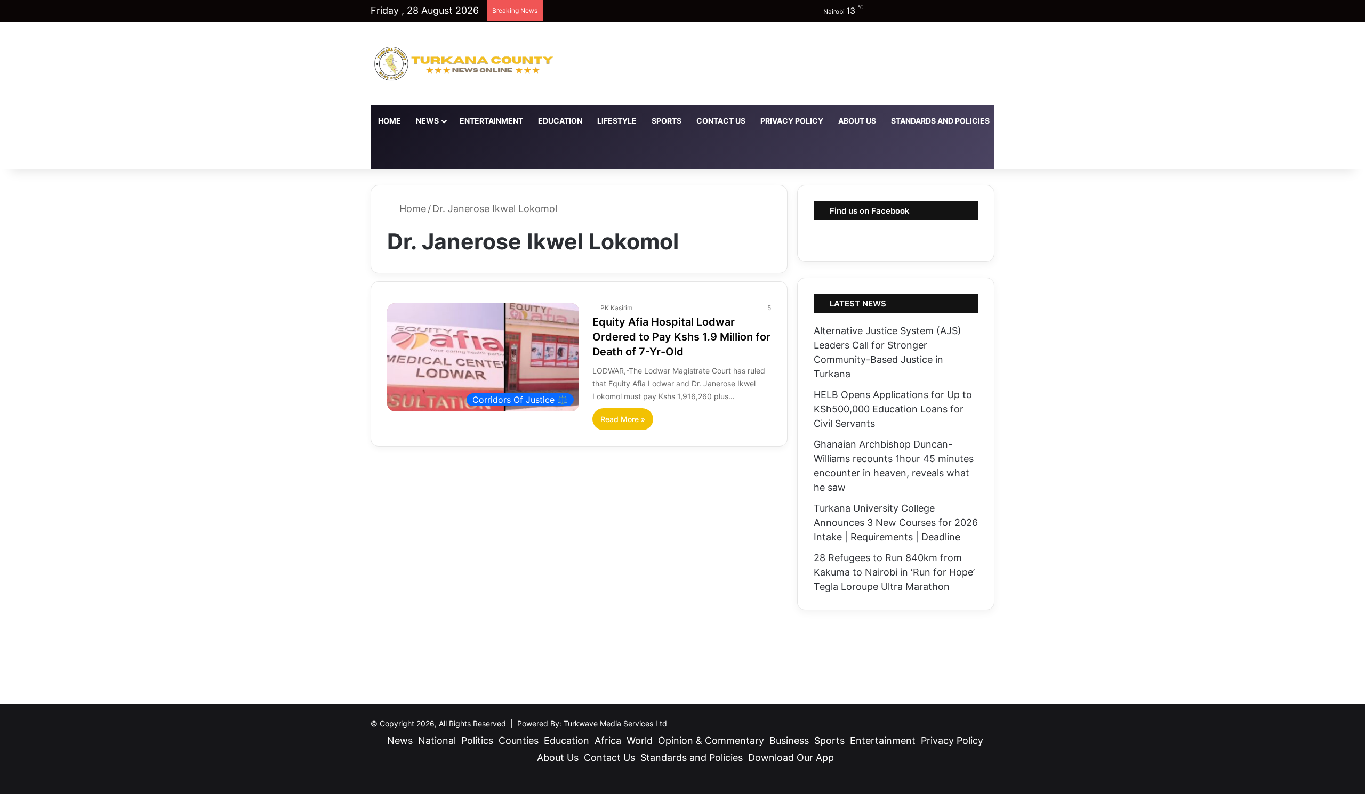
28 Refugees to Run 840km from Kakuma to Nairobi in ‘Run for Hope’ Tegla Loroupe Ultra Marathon (894, 572)
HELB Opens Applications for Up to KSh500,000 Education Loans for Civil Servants (893, 409)
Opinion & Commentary (711, 740)
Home (389, 120)
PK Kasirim (616, 308)
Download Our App (1044, 120)
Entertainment (491, 120)
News (427, 120)
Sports (666, 120)
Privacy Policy (791, 120)
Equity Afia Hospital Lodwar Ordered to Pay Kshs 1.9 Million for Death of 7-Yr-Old (681, 336)
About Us (857, 120)
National (437, 740)
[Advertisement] (682, 652)
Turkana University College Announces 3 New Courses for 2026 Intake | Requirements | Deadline (896, 522)
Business (789, 740)
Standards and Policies (940, 120)
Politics (477, 740)
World (640, 740)
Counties (519, 740)
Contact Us (720, 120)
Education (560, 120)
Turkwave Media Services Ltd (615, 723)
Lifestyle (617, 120)
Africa (608, 740)
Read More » (622, 419)
